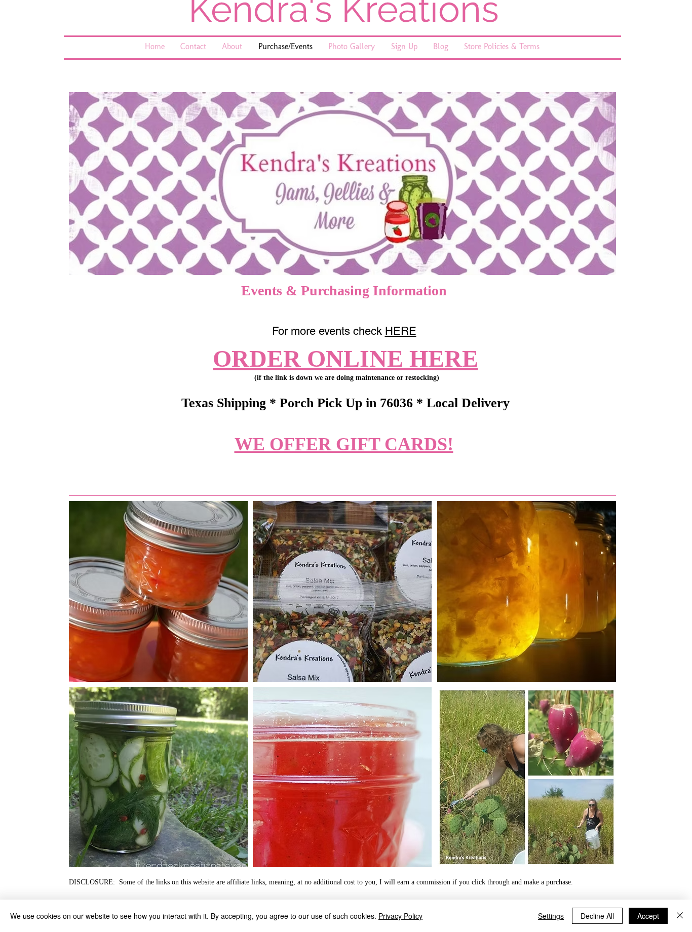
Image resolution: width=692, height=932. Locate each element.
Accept (648, 916)
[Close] (680, 916)
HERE (400, 331)
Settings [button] (551, 916)
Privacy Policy (400, 916)
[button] (158, 591)
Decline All (597, 916)
